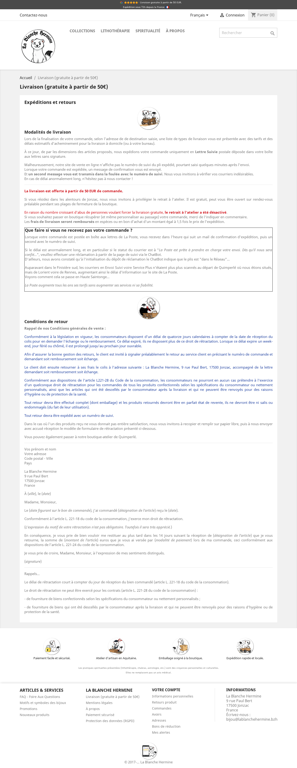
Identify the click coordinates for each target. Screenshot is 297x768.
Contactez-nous (33, 15)
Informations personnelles (172, 696)
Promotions (28, 709)
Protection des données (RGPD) (110, 721)
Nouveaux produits (34, 715)
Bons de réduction (166, 726)
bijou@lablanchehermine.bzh (252, 719)
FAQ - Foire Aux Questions (40, 696)
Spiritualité (148, 30)
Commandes (161, 708)
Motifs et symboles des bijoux (43, 703)
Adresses (159, 720)
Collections (82, 30)
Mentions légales (99, 703)
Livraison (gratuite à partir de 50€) (112, 696)
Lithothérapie (115, 30)
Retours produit (164, 702)
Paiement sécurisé (100, 715)
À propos (175, 30)
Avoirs (156, 714)
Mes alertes (161, 732)
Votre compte (166, 689)
